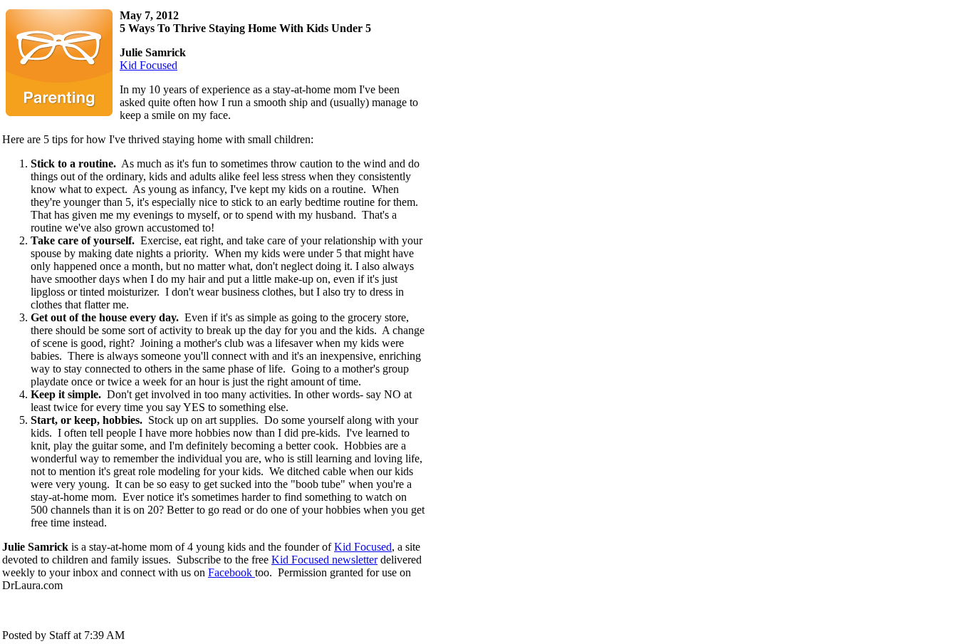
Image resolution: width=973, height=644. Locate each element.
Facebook (231, 572)
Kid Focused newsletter (324, 560)
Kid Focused (148, 65)
